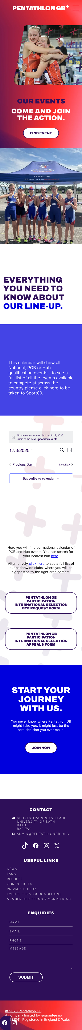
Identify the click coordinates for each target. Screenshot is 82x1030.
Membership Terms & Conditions (39, 899)
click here (36, 563)
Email (14, 931)
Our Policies (19, 884)
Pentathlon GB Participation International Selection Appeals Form (41, 639)
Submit (26, 977)
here (54, 556)
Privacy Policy (22, 889)
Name (14, 922)
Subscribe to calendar (38, 478)
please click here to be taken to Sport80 (39, 390)
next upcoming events (44, 439)
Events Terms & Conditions (34, 894)
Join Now (41, 748)
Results (15, 879)
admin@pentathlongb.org (43, 834)
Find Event (41, 133)
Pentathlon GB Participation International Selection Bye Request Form (41, 603)
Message (17, 948)
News (12, 868)
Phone (15, 940)
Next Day (64, 464)
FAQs (11, 874)
